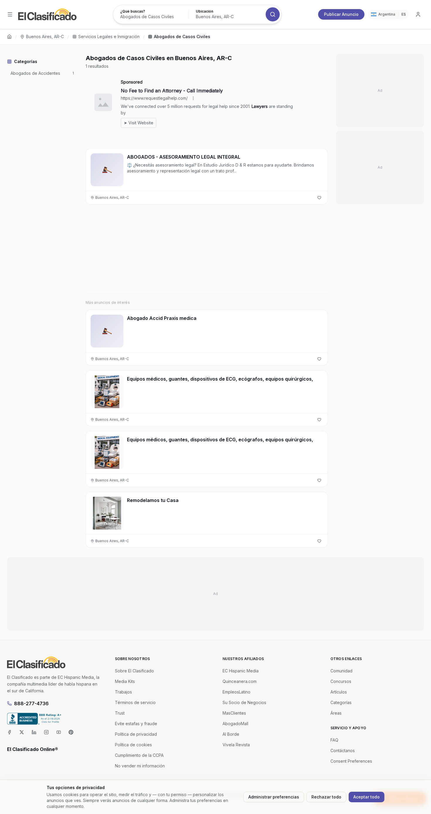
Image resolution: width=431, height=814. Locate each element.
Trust (120, 712)
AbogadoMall (235, 723)
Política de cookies (133, 744)
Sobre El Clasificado (134, 670)
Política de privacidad (136, 734)
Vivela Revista (236, 744)
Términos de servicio (135, 702)
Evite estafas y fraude (136, 723)
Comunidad (341, 670)
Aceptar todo (366, 796)
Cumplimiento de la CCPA (139, 755)
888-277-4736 (31, 703)
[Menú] (10, 14)
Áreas (336, 712)
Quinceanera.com (240, 681)
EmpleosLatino (236, 691)
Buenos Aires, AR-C (45, 36)
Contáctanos (342, 750)
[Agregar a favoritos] (319, 197)
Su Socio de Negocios (244, 702)
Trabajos (123, 691)
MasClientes (234, 712)
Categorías (341, 702)
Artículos (338, 691)
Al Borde (231, 734)
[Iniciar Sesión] (418, 14)
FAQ (334, 739)
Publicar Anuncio (341, 14)
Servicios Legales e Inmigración (109, 36)
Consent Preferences (351, 761)
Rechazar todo (326, 796)
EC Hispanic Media (241, 670)
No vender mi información (140, 765)
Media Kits (125, 681)
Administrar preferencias (273, 796)
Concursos (340, 681)
